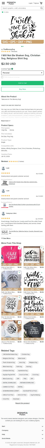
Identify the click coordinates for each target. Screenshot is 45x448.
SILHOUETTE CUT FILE (30, 391)
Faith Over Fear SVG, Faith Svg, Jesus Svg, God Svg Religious (32, 292)
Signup (36, 3)
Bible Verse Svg (7, 366)
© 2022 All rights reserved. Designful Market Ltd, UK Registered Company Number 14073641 (22, 444)
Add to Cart (22, 83)
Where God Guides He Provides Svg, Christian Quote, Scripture (32, 317)
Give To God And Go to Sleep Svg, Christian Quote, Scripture (9, 317)
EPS (32, 379)
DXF (18, 379)
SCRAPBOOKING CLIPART (11, 391)
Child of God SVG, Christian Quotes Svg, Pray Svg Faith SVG (9, 267)
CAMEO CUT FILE (8, 387)
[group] (22, 29)
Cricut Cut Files (23, 374)
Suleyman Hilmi (11, 213)
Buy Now (22, 89)
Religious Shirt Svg (8, 358)
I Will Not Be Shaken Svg (10, 354)
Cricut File (6, 399)
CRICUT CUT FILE (8, 395)
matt (7, 168)
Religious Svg (33, 362)
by (6, 269)
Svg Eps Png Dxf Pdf (9, 374)
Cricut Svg (35, 374)
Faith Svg (19, 366)
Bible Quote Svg (7, 379)
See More (6, 238)
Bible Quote (21, 358)
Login (30, 3)
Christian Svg (25, 354)
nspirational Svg (22, 370)
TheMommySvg (8, 49)
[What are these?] (12, 69)
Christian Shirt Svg (8, 370)
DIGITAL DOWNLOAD (9, 383)
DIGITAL (20, 387)
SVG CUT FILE (22, 395)
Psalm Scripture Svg (9, 362)
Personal (6, 73)
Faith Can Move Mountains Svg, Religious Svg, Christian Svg (32, 267)
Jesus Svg (22, 362)
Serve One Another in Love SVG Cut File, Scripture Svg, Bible (32, 342)
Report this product (22, 403)
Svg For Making (35, 395)
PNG (25, 379)
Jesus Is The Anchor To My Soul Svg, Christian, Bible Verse (9, 342)
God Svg (28, 366)
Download (16, 399)
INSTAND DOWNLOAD (27, 383)
